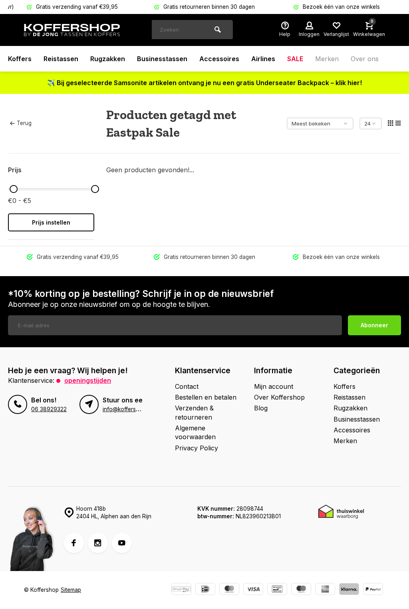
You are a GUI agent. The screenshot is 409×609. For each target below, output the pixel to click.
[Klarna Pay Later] (349, 590)
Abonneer (374, 325)
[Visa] (253, 590)
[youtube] (122, 543)
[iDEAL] (205, 590)
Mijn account (273, 386)
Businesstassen (162, 59)
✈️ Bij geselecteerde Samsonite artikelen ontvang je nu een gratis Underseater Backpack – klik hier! (204, 83)
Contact (187, 386)
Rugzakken (107, 59)
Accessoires (219, 59)
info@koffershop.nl (127, 409)
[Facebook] (74, 543)
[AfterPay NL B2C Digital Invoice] (181, 590)
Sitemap (71, 590)
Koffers (20, 59)
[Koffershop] (72, 30)
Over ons (365, 59)
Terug (24, 123)
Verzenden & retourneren (194, 412)
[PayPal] (373, 590)
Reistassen (61, 59)
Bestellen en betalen (205, 397)
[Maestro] (301, 590)
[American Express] (325, 590)
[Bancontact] (277, 590)
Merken (327, 59)
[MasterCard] (229, 590)
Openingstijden (87, 380)
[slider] (14, 189)
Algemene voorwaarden (195, 432)
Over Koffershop (279, 397)
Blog (261, 408)
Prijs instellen (51, 222)
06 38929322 (49, 409)
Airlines (263, 59)
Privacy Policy (196, 448)
